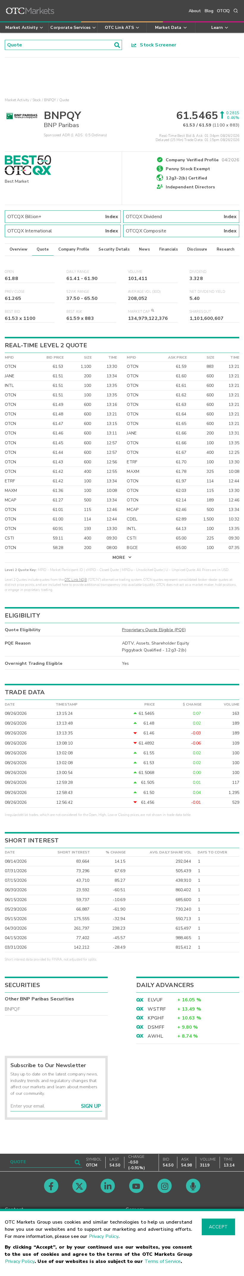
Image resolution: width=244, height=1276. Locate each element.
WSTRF (157, 1009)
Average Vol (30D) (144, 292)
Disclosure (197, 249)
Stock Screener (156, 45)
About (195, 11)
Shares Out (200, 311)
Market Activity (17, 100)
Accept (218, 1227)
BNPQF (12, 1009)
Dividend (198, 272)
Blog (209, 11)
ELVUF (155, 1000)
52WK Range (78, 292)
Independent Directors (190, 187)
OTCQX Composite (181, 231)
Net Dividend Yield (207, 292)
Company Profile (73, 249)
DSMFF (156, 1027)
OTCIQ (223, 11)
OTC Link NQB (76, 580)
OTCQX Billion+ (62, 216)
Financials (168, 249)
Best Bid (12, 311)
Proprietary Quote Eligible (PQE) (154, 630)
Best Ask (74, 311)
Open (9, 272)
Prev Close (15, 292)
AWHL (155, 1036)
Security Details (113, 249)
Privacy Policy (103, 1236)
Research (225, 249)
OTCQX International (62, 231)
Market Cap (139, 311)
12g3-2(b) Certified (186, 178)
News (144, 249)
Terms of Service (163, 1261)
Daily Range (77, 272)
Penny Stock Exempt (188, 169)
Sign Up (91, 1106)
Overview (18, 249)
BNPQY (50, 100)
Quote (43, 249)
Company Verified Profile (202, 159)
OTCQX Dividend (181, 216)
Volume (135, 272)
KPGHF (156, 1018)
